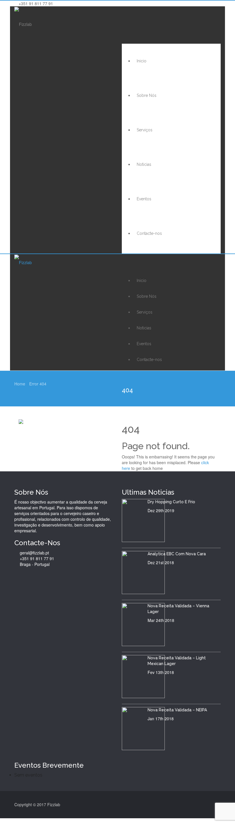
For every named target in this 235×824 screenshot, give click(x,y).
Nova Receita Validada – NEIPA (177, 710)
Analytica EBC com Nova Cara (177, 554)
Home (19, 384)
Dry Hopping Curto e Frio (171, 502)
